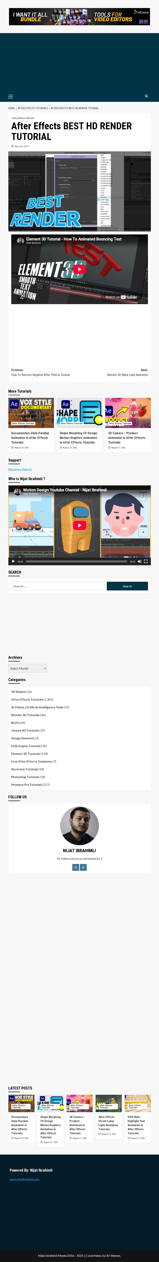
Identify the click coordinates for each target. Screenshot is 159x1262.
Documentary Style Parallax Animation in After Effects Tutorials (30, 437)
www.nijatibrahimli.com (24, 1179)
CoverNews (94, 1255)
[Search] (146, 96)
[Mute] (140, 561)
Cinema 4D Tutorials (25, 730)
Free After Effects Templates (31, 761)
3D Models (18, 691)
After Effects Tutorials (23, 118)
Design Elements (22, 738)
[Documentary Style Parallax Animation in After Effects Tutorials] (31, 413)
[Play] (13, 561)
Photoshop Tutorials (25, 777)
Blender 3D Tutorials (25, 715)
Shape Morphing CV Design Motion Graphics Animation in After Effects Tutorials (78, 437)
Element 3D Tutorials (25, 753)
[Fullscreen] (146, 561)
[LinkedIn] (83, 867)
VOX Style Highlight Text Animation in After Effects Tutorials (136, 1125)
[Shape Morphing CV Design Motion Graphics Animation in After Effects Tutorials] (79, 413)
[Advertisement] (79, 62)
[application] (79, 525)
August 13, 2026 (109, 1134)
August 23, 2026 (21, 447)
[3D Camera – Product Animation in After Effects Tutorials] (128, 413)
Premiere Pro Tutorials (26, 784)
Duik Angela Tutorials (26, 746)
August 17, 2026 (118, 447)
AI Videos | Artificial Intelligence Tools (37, 707)
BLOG (15, 722)
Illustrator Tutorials (24, 769)
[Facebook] (75, 867)
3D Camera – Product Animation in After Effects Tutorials (126, 437)
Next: (127, 372)
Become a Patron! (20, 469)
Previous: (40, 372)
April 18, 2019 (22, 146)
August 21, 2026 (70, 447)
